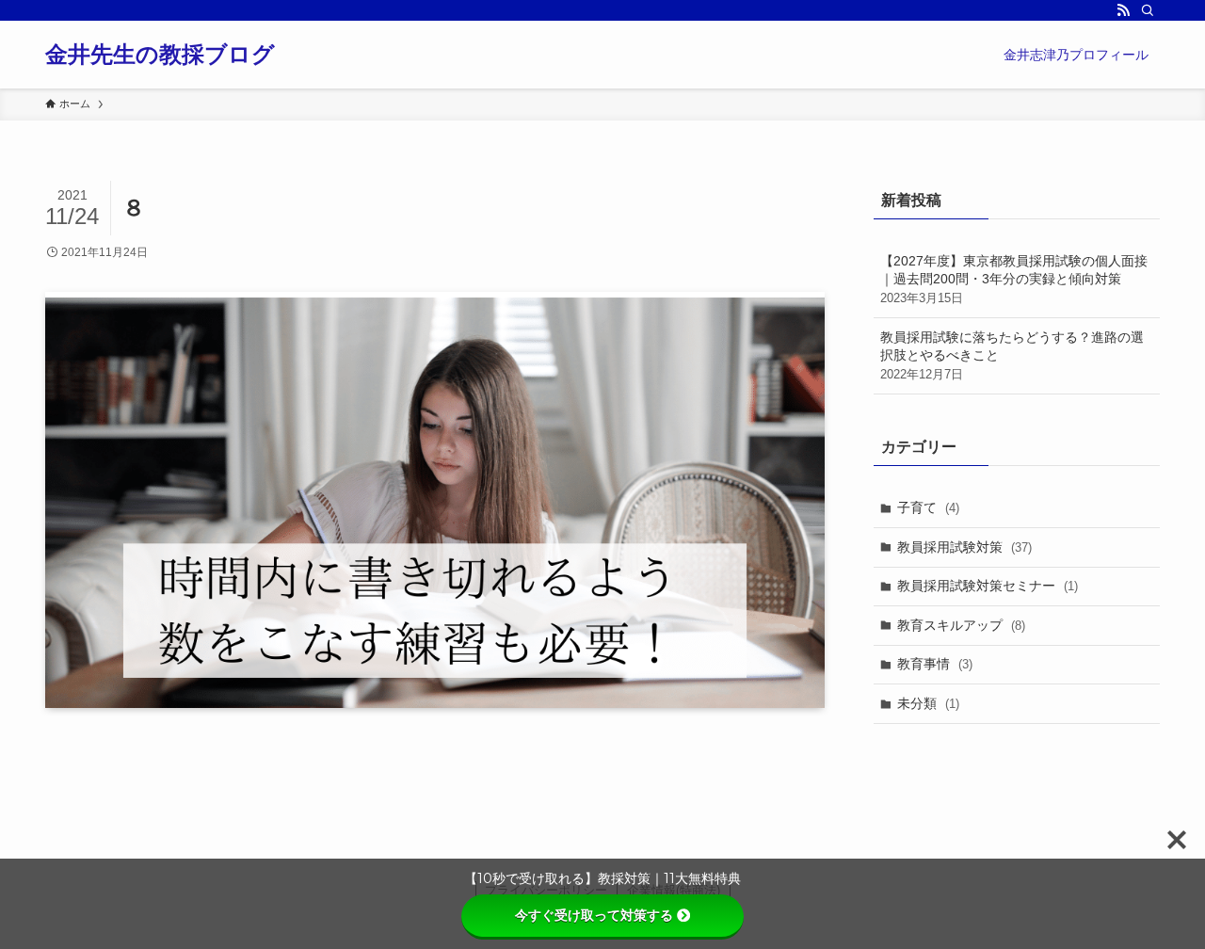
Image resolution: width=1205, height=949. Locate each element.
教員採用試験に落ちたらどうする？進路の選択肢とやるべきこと (1012, 355)
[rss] (1123, 10)
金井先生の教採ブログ (160, 54)
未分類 (928, 703)
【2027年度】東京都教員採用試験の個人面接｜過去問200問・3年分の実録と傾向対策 (1014, 279)
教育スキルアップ (961, 625)
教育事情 (934, 663)
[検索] (1147, 10)
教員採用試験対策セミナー (987, 585)
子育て (928, 507)
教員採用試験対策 (964, 547)
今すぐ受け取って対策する (594, 915)
